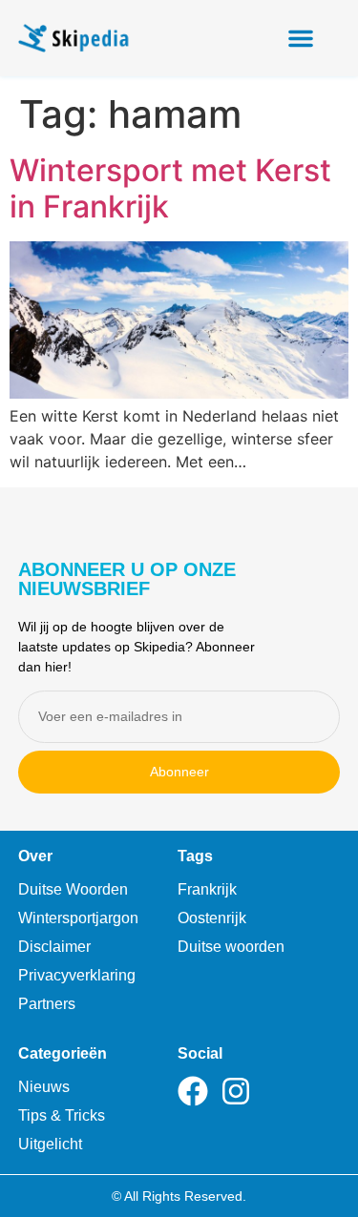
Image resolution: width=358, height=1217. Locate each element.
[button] (301, 38)
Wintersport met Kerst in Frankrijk (170, 188)
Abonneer (179, 771)
